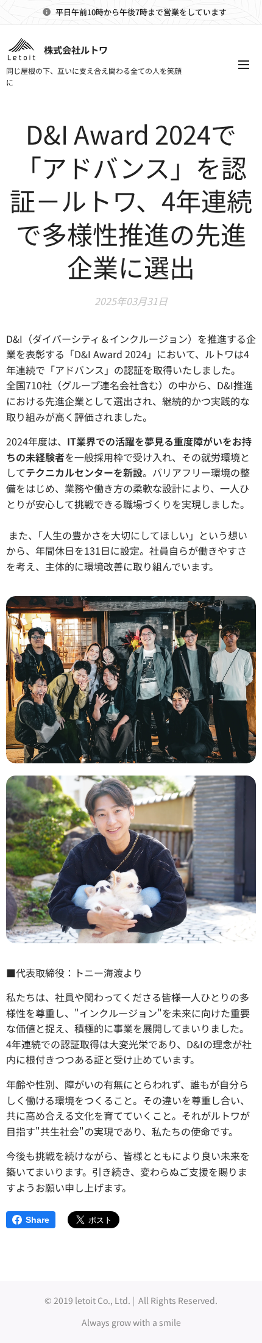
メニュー (244, 64)
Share (37, 1220)
